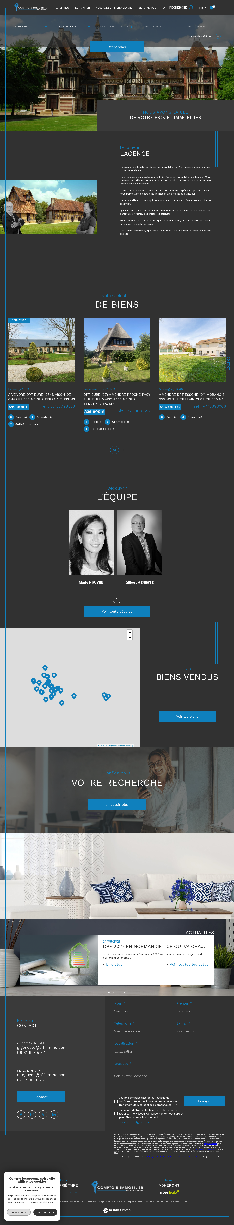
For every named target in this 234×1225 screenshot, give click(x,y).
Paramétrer (19, 1212)
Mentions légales (140, 1202)
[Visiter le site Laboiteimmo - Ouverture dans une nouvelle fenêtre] (117, 1214)
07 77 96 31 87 (31, 1080)
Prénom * (184, 1003)
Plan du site (124, 1202)
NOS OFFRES (61, 7)
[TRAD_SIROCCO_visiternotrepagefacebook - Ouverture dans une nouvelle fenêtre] (21, 1114)
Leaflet (101, 745)
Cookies (183, 1202)
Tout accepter (45, 1212)
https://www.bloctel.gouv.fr (205, 1149)
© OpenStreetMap (125, 745)
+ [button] (130, 632)
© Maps (111, 745)
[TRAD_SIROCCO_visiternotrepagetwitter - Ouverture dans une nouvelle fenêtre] (43, 1114)
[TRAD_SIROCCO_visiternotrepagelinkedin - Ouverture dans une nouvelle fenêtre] (54, 1114)
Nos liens (160, 1202)
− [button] (130, 637)
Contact (228, 363)
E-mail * (183, 1023)
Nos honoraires (110, 1202)
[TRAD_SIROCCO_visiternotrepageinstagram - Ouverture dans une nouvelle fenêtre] (32, 1114)
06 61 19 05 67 (31, 1052)
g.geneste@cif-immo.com (42, 1047)
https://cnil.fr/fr (210, 1144)
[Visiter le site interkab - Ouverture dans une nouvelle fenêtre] (169, 1192)
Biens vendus (147, 7)
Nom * (119, 1003)
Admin (151, 1202)
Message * (122, 1063)
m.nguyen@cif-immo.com (42, 1074)
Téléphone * (124, 1023)
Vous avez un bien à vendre (114, 7)
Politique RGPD (172, 1202)
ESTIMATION (82, 7)
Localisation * (125, 1043)
